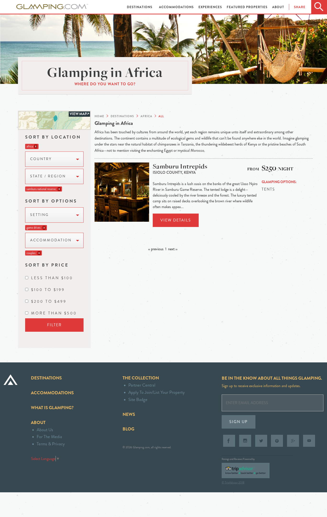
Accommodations (177, 7)
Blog (128, 429)
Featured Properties (247, 7)
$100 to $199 (48, 289)
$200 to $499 (49, 301)
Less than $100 (52, 278)
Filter (54, 325)
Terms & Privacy (51, 444)
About (278, 7)
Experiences (210, 7)
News (129, 414)
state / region (48, 176)
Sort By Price (47, 265)
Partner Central (141, 385)
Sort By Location (53, 137)
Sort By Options (51, 201)
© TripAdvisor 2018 (233, 482)
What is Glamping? (52, 407)
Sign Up (238, 421)
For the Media (49, 436)
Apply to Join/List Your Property (156, 392)
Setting (39, 214)
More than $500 (54, 313)
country (41, 159)
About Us (45, 429)
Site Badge (137, 399)
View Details (175, 220)
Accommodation (51, 240)
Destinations (140, 7)
